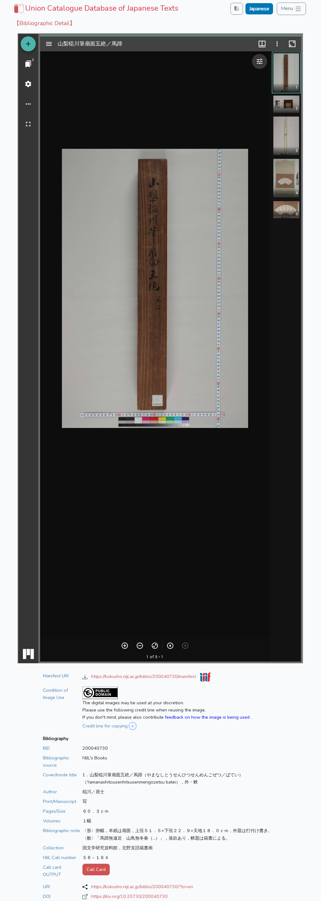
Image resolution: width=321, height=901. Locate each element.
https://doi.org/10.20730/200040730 (129, 896)
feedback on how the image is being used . (208, 717)
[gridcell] (95, 8)
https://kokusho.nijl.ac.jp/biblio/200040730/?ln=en (142, 886)
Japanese (259, 8)
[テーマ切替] (236, 8)
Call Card (96, 869)
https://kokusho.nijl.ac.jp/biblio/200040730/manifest (144, 676)
